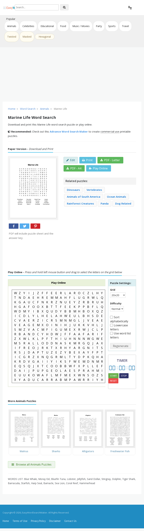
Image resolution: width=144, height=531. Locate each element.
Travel (125, 26)
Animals (11, 26)
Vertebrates (94, 190)
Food (63, 26)
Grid (112, 289)
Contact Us (70, 521)
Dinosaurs (73, 190)
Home (6, 521)
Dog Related (123, 203)
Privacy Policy (38, 521)
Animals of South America (83, 196)
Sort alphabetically (119, 319)
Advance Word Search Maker (69, 131)
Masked (26, 36)
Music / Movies (81, 26)
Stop (124, 375)
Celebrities (28, 26)
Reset (113, 380)
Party (99, 26)
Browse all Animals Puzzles (33, 464)
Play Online (100, 168)
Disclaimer (55, 521)
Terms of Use (19, 521)
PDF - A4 (75, 168)
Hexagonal (45, 36)
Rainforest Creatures (80, 203)
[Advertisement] (72, 74)
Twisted (11, 36)
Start (113, 375)
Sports (112, 26)
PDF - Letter (112, 160)
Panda (105, 203)
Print (89, 160)
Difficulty (116, 303)
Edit (72, 160)
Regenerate (120, 346)
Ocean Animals (116, 196)
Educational (47, 26)
